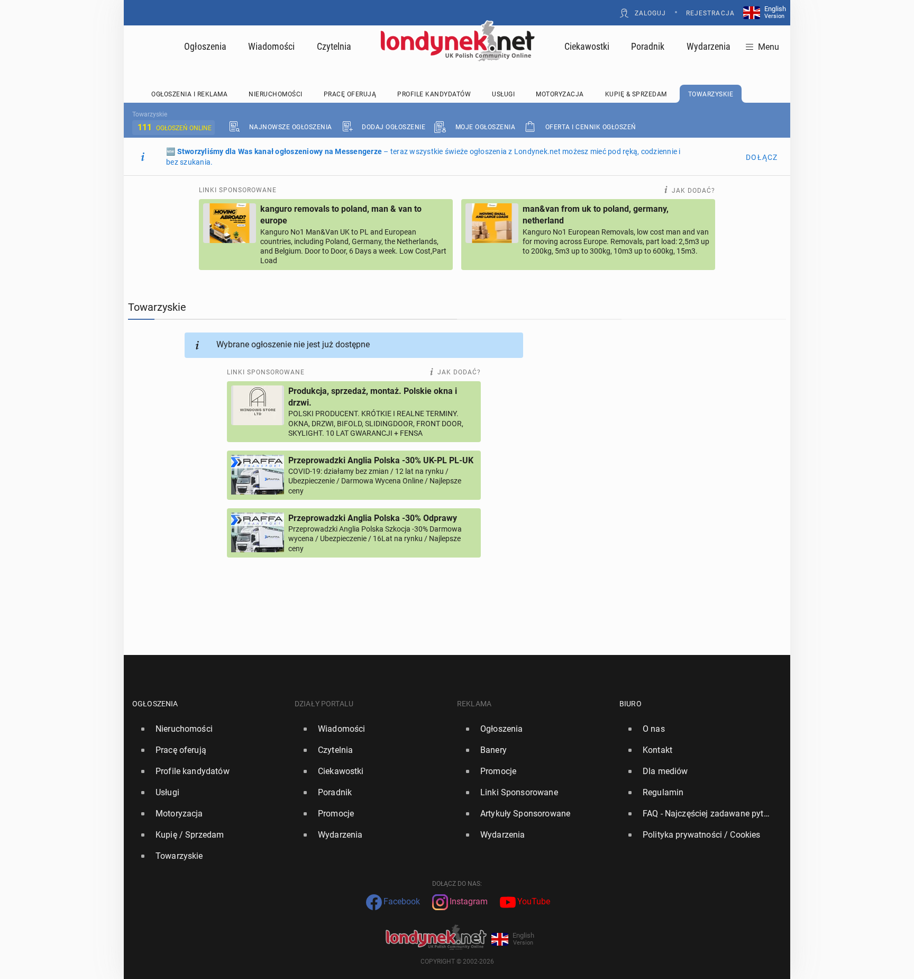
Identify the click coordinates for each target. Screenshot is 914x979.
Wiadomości (271, 46)
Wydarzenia (708, 46)
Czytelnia (334, 46)
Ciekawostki (586, 46)
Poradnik (647, 46)
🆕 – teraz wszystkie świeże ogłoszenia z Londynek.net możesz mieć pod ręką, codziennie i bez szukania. (423, 156)
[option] (209, 729)
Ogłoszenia (205, 46)
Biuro (630, 703)
